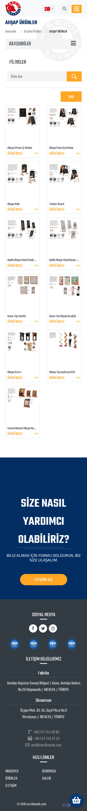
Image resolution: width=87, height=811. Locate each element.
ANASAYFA (11, 771)
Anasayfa (10, 31)
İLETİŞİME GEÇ (44, 580)
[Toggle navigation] (77, 9)
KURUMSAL (49, 771)
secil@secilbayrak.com (46, 745)
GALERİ (46, 779)
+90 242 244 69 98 (46, 732)
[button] (49, 9)
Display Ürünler (32, 31)
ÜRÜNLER (11, 779)
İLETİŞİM (10, 786)
